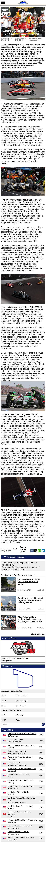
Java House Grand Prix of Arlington (21, 745)
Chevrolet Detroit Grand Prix (18, 775)
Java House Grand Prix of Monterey (21, 838)
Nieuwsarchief (38, 634)
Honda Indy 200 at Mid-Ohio (18, 792)
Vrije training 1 (21, 695)
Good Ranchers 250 (15, 739)
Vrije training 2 (21, 701)
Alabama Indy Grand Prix (17, 751)
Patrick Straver (34, 40)
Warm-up (19, 715)
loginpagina (17, 567)
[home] (23, 4)
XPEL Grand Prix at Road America (20, 786)
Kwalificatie (20, 706)
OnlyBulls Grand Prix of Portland (20, 806)
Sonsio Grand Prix (14, 763)
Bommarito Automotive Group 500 (20, 780)
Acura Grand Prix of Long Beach (20, 757)
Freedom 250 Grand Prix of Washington (22, 820)
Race (18, 720)
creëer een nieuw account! (13, 569)
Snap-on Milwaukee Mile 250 (18, 832)
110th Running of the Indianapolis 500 (22, 769)
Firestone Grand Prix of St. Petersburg (22, 734)
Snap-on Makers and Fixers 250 (15, 658)
